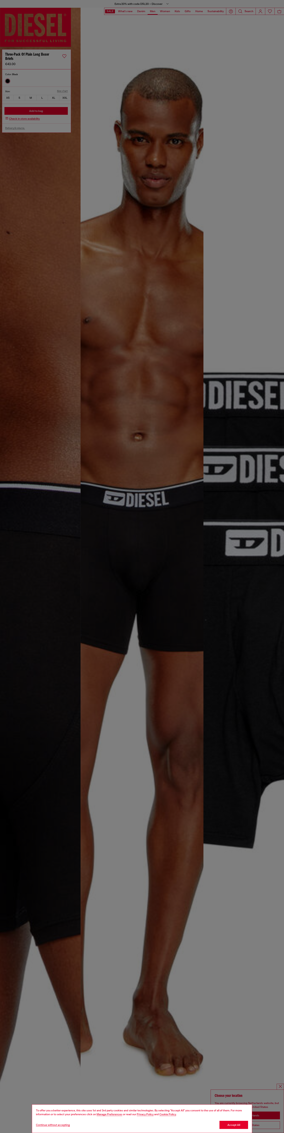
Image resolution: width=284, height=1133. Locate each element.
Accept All (233, 1124)
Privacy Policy (145, 1114)
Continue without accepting (53, 1124)
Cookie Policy (167, 1114)
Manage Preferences (109, 1114)
